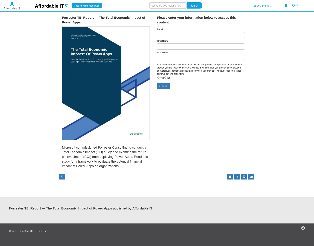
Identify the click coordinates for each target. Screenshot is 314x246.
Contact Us (26, 231)
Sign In (295, 5)
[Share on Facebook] (230, 176)
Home (12, 231)
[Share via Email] (251, 176)
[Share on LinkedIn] (244, 176)
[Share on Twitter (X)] (237, 176)
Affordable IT (49, 5)
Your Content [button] (261, 5)
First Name (162, 41)
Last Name (162, 52)
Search (194, 5)
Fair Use (42, 231)
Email (160, 29)
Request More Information (87, 5)
